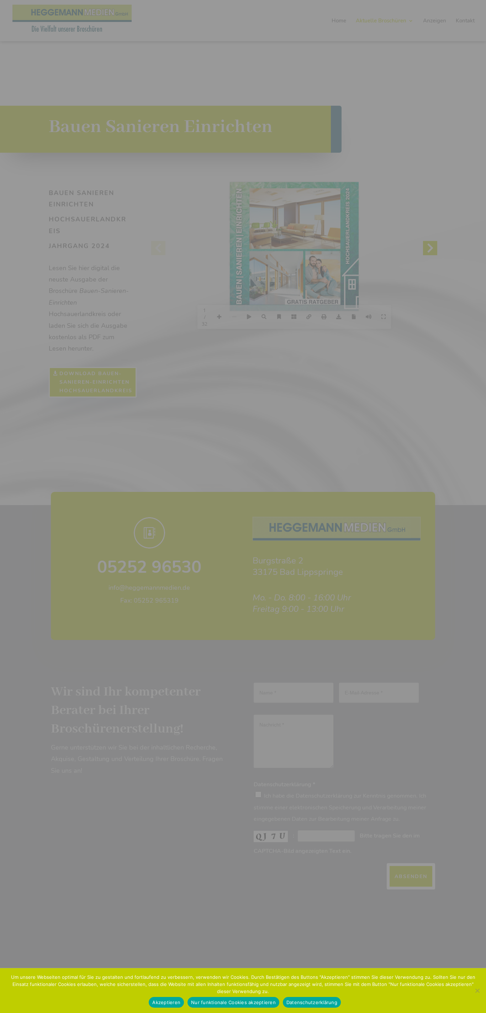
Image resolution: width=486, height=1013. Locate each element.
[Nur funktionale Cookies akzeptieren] (477, 990)
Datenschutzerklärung (311, 1002)
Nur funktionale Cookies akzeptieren (233, 1002)
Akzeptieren (166, 1002)
